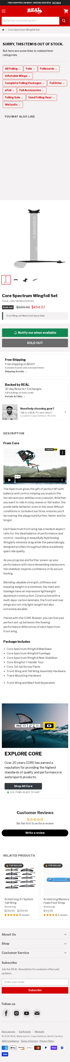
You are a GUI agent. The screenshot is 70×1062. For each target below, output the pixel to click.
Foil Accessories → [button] (31, 90)
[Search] (63, 21)
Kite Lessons (8, 1031)
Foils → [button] (30, 68)
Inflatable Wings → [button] (18, 75)
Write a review (35, 832)
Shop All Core (23, 786)
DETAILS (56, 3)
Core (5, 301)
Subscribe (35, 990)
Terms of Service (29, 1041)
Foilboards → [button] (48, 68)
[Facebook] (6, 1013)
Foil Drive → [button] (57, 83)
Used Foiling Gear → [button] (41, 97)
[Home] (3, 29)
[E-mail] (37, 1013)
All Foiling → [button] (13, 68)
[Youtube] (26, 1013)
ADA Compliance (10, 1041)
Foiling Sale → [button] (14, 97)
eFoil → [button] (9, 90)
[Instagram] (16, 1013)
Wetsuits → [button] (13, 104)
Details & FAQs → (15, 396)
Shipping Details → (16, 371)
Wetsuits (39, 1031)
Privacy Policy (47, 1041)
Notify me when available (37, 332)
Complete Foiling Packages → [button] (25, 83)
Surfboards (25, 1031)
